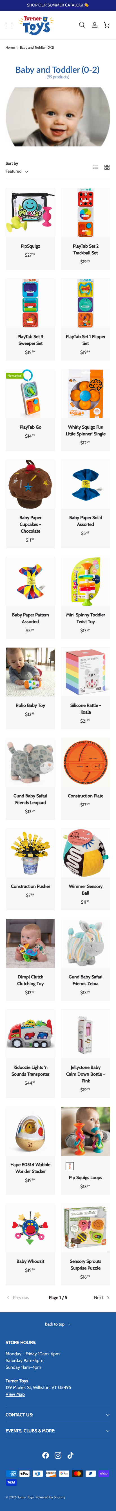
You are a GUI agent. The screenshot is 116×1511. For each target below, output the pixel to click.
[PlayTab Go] (30, 393)
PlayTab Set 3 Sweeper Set (30, 340)
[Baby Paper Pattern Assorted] (30, 581)
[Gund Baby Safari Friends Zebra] (85, 943)
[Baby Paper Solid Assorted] (85, 484)
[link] (23, 1297)
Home (10, 47)
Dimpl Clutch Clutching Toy (30, 980)
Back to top (55, 1324)
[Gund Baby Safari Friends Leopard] (30, 762)
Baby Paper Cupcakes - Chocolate (30, 524)
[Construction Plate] (85, 762)
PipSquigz (30, 246)
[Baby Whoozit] (30, 1228)
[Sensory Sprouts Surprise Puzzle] (85, 1228)
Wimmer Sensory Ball (85, 890)
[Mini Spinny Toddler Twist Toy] (85, 581)
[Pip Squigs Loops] (85, 1131)
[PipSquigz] (30, 212)
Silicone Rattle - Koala (85, 709)
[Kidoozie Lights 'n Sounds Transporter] (30, 1034)
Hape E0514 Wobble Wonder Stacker (30, 1168)
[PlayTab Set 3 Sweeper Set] (30, 303)
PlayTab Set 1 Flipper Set (85, 340)
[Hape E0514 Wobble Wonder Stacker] (30, 1131)
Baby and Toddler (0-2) (37, 47)
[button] (107, 25)
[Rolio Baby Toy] (30, 672)
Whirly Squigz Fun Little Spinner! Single (86, 430)
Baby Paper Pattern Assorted (30, 618)
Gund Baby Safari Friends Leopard (30, 799)
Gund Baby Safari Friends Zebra (85, 980)
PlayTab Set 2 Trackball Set (86, 249)
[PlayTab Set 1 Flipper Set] (85, 303)
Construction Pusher (30, 886)
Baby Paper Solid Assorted (85, 521)
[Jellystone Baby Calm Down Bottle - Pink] (85, 1034)
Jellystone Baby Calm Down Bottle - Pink (85, 1074)
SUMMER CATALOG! (65, 5)
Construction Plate (85, 796)
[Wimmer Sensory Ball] (85, 853)
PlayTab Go (30, 427)
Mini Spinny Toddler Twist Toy (85, 618)
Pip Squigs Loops (85, 1177)
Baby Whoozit (30, 1261)
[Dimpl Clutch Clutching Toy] (30, 943)
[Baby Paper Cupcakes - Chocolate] (30, 484)
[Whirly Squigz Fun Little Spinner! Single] (85, 393)
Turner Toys (25, 1497)
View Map (15, 1394)
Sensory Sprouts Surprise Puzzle (85, 1265)
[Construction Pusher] (30, 853)
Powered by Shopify (50, 1497)
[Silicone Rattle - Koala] (85, 672)
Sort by (12, 163)
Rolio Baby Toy (30, 705)
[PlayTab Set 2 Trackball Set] (85, 212)
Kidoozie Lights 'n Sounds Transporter (30, 1071)
